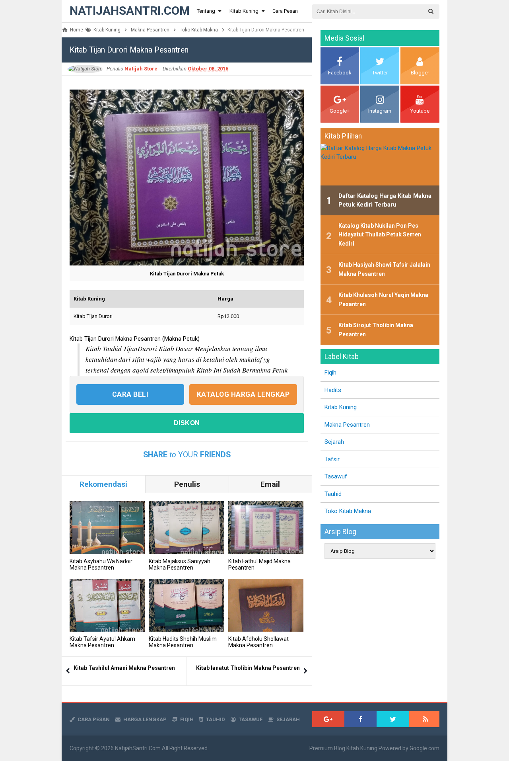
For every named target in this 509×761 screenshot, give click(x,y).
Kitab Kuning (340, 407)
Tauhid (333, 494)
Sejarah (334, 441)
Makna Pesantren (347, 424)
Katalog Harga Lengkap (243, 394)
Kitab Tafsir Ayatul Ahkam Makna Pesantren (102, 642)
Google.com (424, 748)
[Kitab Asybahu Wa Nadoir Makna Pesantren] (107, 527)
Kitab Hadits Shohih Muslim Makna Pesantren (183, 642)
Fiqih (330, 372)
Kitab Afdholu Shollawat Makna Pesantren (258, 642)
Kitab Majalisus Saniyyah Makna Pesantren (179, 564)
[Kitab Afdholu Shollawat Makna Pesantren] (265, 605)
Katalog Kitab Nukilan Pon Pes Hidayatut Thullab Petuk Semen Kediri (379, 234)
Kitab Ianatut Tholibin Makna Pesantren (248, 668)
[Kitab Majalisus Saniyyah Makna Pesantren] (186, 527)
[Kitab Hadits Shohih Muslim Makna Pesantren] (186, 605)
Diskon (187, 423)
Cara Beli (130, 394)
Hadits (332, 390)
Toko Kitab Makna (347, 511)
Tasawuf (335, 476)
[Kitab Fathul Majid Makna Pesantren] (265, 527)
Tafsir (332, 459)
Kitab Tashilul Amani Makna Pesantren (124, 668)
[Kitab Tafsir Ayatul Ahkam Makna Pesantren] (107, 605)
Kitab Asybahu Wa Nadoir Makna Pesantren (101, 564)
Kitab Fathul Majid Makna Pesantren (259, 564)
